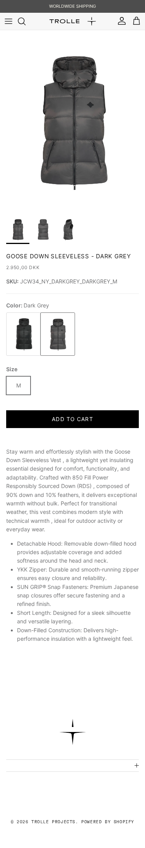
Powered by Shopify (107, 822)
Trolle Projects (53, 822)
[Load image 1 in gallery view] (72, 120)
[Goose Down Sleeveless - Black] (21, 334)
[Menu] (8, 21)
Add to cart (72, 419)
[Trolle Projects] (72, 21)
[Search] (25, 21)
